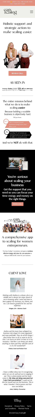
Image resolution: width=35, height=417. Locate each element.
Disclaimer (8, 406)
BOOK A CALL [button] (17, 73)
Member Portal (23, 408)
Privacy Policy (19, 406)
